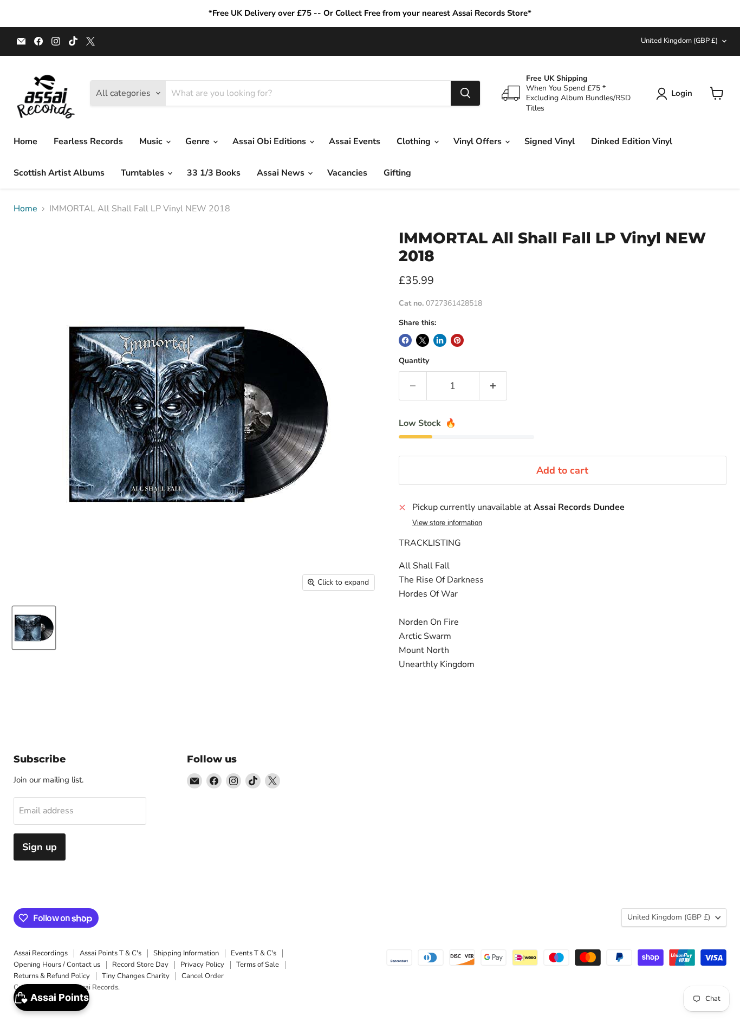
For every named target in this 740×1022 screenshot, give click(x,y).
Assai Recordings (41, 953)
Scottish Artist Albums (59, 173)
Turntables (143, 173)
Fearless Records (88, 141)
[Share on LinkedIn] (439, 340)
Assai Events (354, 141)
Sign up (39, 846)
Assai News (282, 173)
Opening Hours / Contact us (57, 964)
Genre (198, 141)
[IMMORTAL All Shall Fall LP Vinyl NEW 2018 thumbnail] (33, 627)
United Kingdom (679, 41)
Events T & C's (253, 953)
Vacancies (347, 173)
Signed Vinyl (549, 141)
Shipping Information (186, 953)
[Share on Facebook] (405, 340)
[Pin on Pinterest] (457, 340)
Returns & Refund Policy (52, 976)
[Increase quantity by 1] (493, 386)
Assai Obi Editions (270, 141)
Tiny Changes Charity (136, 976)
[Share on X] (422, 340)
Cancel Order (202, 976)
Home (25, 141)
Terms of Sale (257, 964)
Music (152, 141)
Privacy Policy (202, 964)
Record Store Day (140, 964)
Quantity (414, 361)
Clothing (415, 141)
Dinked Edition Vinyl (631, 141)
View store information (447, 523)
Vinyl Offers (478, 141)
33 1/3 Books (214, 173)
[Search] (465, 93)
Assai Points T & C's (110, 953)
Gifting (397, 173)
